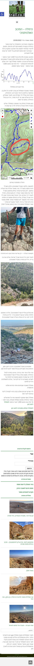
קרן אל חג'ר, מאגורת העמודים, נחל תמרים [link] (20, 516)
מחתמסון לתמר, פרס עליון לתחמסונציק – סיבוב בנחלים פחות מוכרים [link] (18, 543)
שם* (31, 454)
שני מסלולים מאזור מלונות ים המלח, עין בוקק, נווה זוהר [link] (17, 598)
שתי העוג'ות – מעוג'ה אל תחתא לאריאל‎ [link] (21, 625)
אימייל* (30, 461)
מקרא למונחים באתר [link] (26, 492)
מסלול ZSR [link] (29, 570)
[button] (17, 22)
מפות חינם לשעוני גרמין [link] (25, 488)
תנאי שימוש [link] (17, 654)
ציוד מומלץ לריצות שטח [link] (25, 484)
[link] (2, 14)
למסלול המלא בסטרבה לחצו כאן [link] (22, 408)
